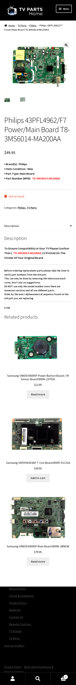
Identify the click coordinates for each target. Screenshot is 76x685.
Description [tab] (11, 226)
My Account (12, 679)
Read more (38, 394)
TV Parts (22, 25)
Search (38, 679)
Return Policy (17, 588)
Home (11, 25)
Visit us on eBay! (14, 645)
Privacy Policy (17, 603)
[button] (66, 45)
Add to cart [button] (38, 478)
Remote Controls (20, 624)
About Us (14, 610)
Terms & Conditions (21, 596)
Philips (33, 25)
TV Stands (15, 631)
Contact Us (16, 617)
